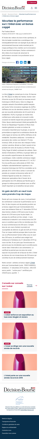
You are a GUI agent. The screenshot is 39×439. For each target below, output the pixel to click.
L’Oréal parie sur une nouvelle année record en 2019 (17, 376)
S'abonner (33, 2)
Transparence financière (9, 421)
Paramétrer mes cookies (9, 433)
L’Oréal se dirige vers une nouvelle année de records (19, 347)
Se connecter (32, 8)
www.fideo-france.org (27, 410)
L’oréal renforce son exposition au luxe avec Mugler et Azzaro (19, 316)
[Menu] (36, 8)
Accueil (4, 14)
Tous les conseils (29, 285)
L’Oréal (9, 94)
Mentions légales (7, 418)
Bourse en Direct (12, 14)
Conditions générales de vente (11, 424)
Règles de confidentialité (9, 427)
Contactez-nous (6, 430)
